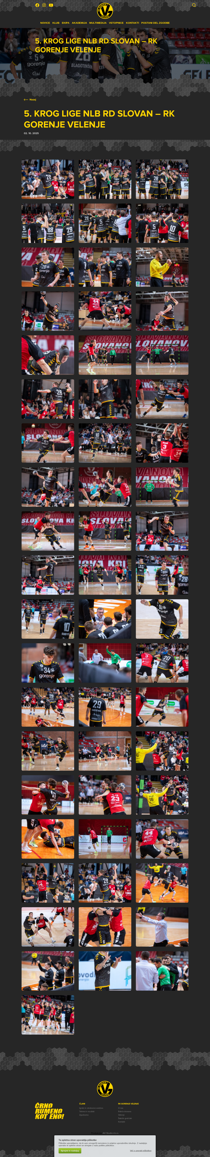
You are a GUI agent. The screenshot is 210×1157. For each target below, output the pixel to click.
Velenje (121, 1115)
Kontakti (121, 1122)
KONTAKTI (132, 22)
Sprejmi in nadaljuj (70, 1151)
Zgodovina (83, 1115)
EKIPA (65, 22)
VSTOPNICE (116, 22)
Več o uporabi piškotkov (140, 1150)
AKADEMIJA (79, 22)
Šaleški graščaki (125, 1118)
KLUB (55, 22)
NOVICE (45, 22)
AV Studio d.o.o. (111, 1133)
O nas (120, 1108)
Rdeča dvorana (124, 1111)
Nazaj (33, 99)
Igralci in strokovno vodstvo (91, 1108)
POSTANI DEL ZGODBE (155, 22)
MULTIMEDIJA (97, 22)
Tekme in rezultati (86, 1111)
